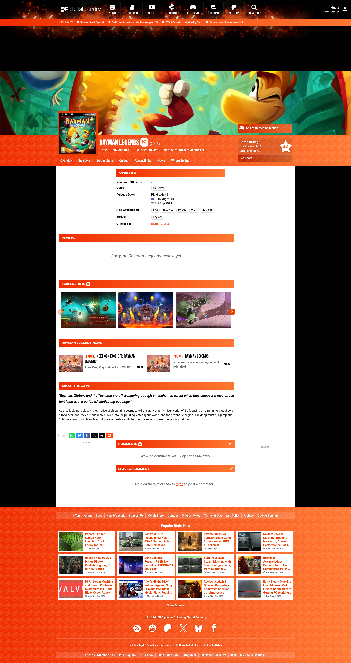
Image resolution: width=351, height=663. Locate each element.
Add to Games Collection (261, 128)
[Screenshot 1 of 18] (88, 310)
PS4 (155, 210)
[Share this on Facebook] (87, 436)
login (179, 484)
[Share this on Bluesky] (79, 436)
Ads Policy (233, 515)
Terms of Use (213, 515)
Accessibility (143, 160)
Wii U (194, 210)
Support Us (136, 515)
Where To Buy (180, 160)
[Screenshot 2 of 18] (145, 310)
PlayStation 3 (120, 150)
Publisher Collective (213, 655)
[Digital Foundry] (81, 9)
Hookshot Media (188, 645)
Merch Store (156, 515)
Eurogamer (189, 655)
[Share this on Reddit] (109, 436)
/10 (258, 146)
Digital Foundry (147, 645)
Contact (173, 515)
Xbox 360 (207, 210)
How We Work (115, 515)
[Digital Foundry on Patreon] (168, 629)
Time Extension (167, 655)
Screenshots (104, 160)
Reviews (84, 160)
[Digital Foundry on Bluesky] (198, 629)
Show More (175, 605)
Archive (249, 515)
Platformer (159, 188)
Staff (99, 515)
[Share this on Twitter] (94, 436)
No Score (246, 158)
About (88, 515)
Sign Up (335, 11)
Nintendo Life (106, 655)
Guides (123, 160)
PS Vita (182, 210)
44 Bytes (217, 645)
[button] (232, 312)
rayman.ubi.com (162, 223)
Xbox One (167, 210)
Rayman (158, 217)
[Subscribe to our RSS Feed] (137, 629)
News (161, 160)
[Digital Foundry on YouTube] (152, 629)
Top (77, 515)
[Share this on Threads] (102, 436)
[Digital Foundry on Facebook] (214, 629)
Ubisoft (153, 150)
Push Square (127, 655)
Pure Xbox (146, 655)
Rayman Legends (123, 142)
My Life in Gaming (252, 655)
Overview (66, 160)
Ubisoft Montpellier (191, 150)
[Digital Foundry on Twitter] (183, 629)
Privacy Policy (191, 515)
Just (233, 655)
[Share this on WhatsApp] (72, 436)
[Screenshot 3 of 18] (203, 310)
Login (326, 11)
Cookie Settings (268, 515)
